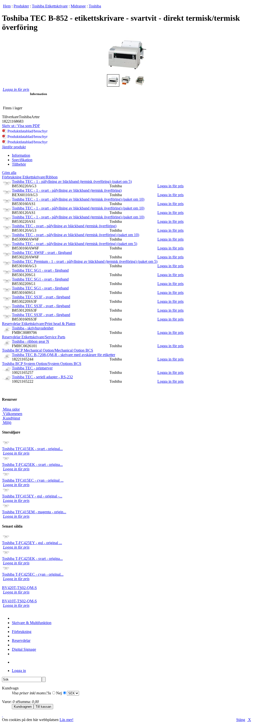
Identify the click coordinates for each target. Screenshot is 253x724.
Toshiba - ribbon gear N (30, 341)
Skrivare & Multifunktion (31, 623)
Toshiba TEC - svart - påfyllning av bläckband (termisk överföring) (64, 226)
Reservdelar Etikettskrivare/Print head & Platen (38, 324)
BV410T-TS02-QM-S (19, 601)
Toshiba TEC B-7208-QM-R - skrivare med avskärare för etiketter (63, 355)
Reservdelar (21, 640)
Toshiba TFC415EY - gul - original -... (32, 496)
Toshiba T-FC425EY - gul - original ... (32, 543)
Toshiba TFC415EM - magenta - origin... (34, 512)
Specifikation (22, 160)
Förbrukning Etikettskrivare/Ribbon (30, 177)
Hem (7, 6)
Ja (49, 693)
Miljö (6, 422)
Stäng (240, 720)
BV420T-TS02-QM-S (19, 588)
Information (21, 155)
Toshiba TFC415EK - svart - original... (32, 449)
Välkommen (12, 414)
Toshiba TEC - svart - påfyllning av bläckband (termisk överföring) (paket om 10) (75, 235)
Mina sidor (11, 409)
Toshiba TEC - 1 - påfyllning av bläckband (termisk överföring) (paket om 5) (72, 181)
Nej (59, 693)
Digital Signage (24, 649)
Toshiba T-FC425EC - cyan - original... (32, 574)
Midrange (78, 6)
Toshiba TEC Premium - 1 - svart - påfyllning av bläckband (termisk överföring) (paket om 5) (84, 261)
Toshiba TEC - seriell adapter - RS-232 (42, 377)
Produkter (21, 6)
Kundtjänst (11, 418)
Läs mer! (66, 720)
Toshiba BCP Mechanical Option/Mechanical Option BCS (47, 350)
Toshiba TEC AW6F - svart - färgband (42, 252)
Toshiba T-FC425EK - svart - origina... (32, 464)
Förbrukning (21, 631)
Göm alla (9, 173)
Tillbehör (19, 164)
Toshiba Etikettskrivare (50, 6)
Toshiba (95, 6)
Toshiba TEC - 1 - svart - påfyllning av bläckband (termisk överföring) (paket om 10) (78, 199)
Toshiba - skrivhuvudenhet (32, 328)
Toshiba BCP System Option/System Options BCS (41, 364)
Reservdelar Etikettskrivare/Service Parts (33, 337)
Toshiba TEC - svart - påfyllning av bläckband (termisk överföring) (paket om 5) (74, 244)
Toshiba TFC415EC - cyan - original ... (32, 480)
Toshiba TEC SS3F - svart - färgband (41, 297)
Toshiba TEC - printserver (32, 368)
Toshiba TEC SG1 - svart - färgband (40, 270)
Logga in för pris (16, 89)
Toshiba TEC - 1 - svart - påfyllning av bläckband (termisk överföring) (67, 190)
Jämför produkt (14, 147)
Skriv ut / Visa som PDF (21, 126)
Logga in (19, 670)
